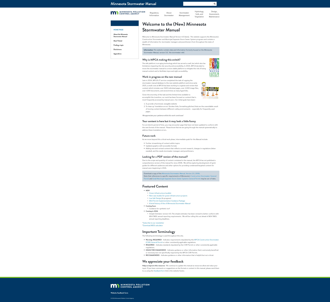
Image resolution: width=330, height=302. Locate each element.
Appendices (117, 53)
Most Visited (118, 41)
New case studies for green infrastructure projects (168, 195)
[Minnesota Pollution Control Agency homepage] (128, 14)
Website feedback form (119, 293)
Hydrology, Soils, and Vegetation (199, 14)
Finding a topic (119, 45)
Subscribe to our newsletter (153, 223)
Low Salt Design (155, 198)
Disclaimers (118, 49)
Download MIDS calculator (153, 225)
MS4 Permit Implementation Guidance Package (167, 201)
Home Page (118, 29)
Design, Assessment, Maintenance (214, 14)
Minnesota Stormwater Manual (133, 3)
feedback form (159, 271)
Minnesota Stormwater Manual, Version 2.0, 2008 (180, 173)
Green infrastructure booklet (160, 193)
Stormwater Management (184, 14)
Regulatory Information (154, 14)
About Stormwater (169, 14)
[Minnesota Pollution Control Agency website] (130, 285)
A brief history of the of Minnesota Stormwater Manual (169, 203)
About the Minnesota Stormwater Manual (121, 35)
